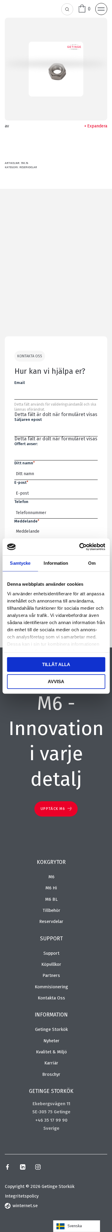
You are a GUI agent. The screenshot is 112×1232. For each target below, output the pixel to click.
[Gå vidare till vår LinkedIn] (22, 1168)
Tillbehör (51, 910)
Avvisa (56, 681)
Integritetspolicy (22, 1196)
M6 (51, 876)
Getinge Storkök (51, 1029)
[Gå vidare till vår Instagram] (38, 1168)
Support (51, 953)
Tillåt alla (56, 664)
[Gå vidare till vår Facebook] (7, 1168)
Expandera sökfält (67, 10)
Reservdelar (28, 167)
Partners (51, 975)
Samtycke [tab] (20, 563)
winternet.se (25, 1205)
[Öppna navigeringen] (101, 9)
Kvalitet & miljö (51, 1052)
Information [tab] (56, 563)
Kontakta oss (51, 998)
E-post (21, 482)
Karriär (51, 1063)
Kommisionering (51, 986)
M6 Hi (51, 888)
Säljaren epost (28, 419)
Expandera (97, 126)
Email (19, 382)
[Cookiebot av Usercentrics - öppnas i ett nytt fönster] (79, 547)
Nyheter (51, 1040)
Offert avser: (26, 444)
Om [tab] (92, 563)
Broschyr (51, 1074)
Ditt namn (24, 463)
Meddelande (26, 521)
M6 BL (51, 899)
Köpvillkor (51, 964)
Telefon (21, 501)
